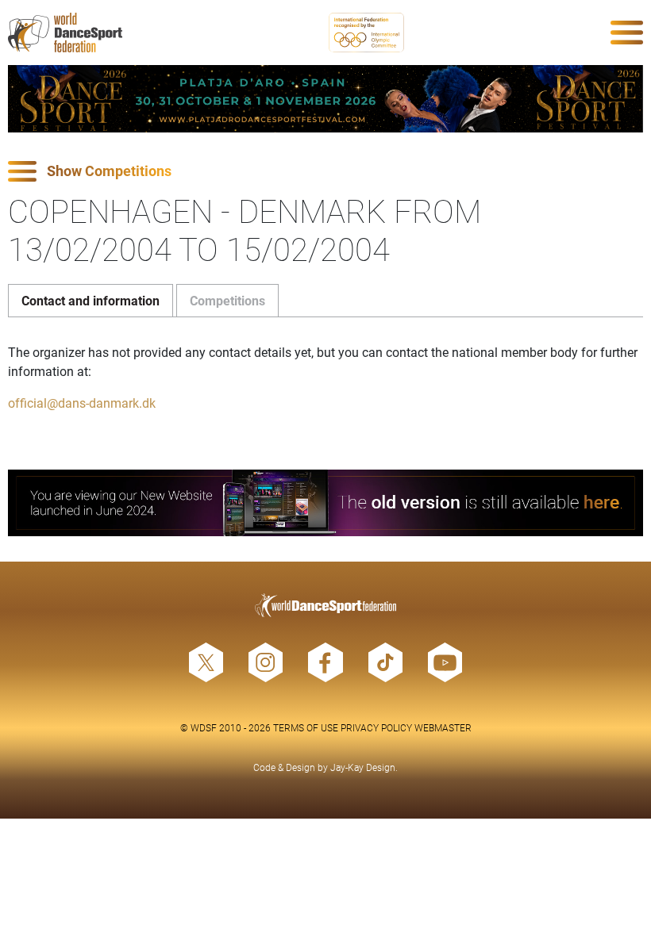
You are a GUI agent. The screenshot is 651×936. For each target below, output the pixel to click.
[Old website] (325, 503)
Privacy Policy (376, 727)
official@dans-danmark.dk (82, 402)
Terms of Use (305, 727)
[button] (325, 172)
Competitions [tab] (227, 300)
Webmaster (443, 727)
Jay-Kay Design (362, 767)
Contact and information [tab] (90, 300)
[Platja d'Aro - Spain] (325, 98)
